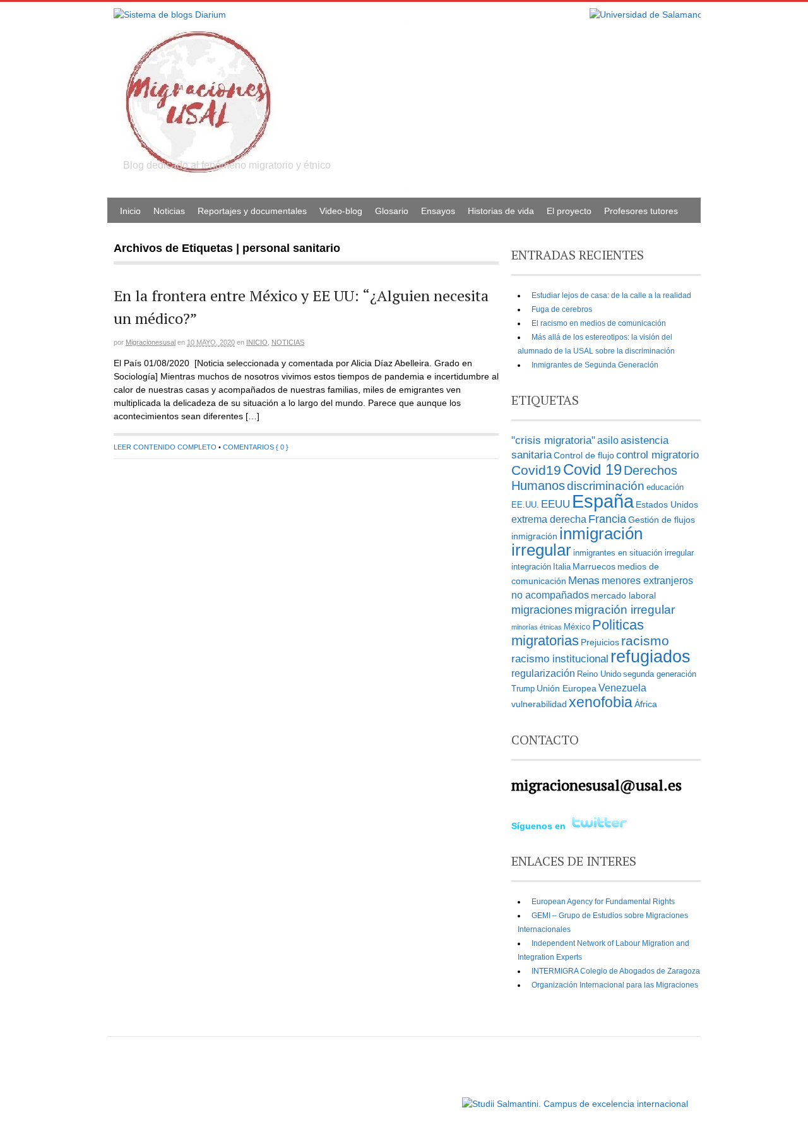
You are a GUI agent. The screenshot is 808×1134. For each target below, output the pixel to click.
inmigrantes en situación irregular (633, 553)
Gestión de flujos (661, 520)
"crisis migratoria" (553, 440)
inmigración (534, 536)
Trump (523, 688)
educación (665, 487)
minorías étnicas (536, 627)
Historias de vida (501, 211)
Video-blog (340, 211)
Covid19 (536, 470)
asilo (608, 440)
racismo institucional (560, 658)
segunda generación (659, 674)
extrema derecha (548, 519)
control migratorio (657, 454)
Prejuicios (600, 642)
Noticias (169, 211)
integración (531, 567)
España (603, 501)
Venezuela (622, 688)
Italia (562, 567)
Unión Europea (567, 688)
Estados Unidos (667, 504)
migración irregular (624, 609)
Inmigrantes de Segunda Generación (595, 365)
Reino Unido (599, 674)
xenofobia (601, 702)
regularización (543, 673)
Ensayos (438, 211)
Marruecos (594, 566)
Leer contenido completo (165, 447)
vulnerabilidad (539, 704)
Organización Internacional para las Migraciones (615, 985)
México (577, 627)
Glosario (391, 211)
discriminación (606, 485)
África (645, 704)
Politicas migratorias (577, 632)
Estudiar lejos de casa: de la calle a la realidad (611, 295)
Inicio (130, 211)
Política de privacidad (422, 1097)
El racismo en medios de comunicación (599, 323)
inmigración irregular (577, 541)
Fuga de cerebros (562, 309)
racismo (645, 640)
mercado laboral (623, 595)
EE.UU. (525, 505)
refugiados (650, 656)
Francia (607, 518)
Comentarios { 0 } (255, 447)
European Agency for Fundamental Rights (603, 901)
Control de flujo (584, 455)
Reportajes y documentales (252, 211)
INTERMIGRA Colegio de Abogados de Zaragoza (616, 971)
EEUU (555, 504)
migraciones (542, 609)
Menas (584, 580)
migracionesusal (150, 342)
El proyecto (569, 211)
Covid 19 (592, 469)
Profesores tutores (641, 211)
